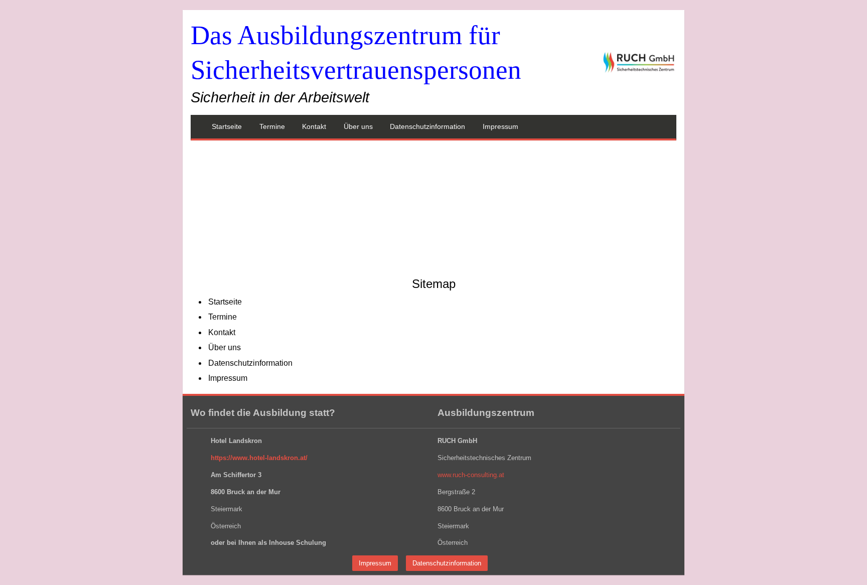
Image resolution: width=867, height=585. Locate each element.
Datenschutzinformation (446, 563)
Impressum (375, 563)
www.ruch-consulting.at (471, 475)
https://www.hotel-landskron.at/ (259, 458)
